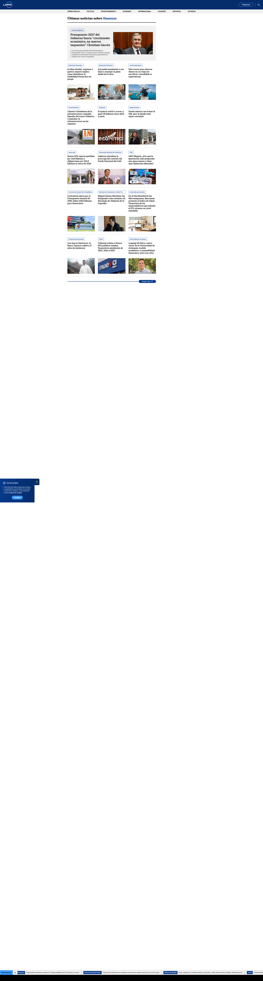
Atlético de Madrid (132, 972)
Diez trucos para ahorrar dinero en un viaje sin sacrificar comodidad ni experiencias (140, 73)
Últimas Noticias (6, 972)
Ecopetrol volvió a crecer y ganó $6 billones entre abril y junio (111, 114)
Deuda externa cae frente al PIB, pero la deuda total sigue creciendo (142, 114)
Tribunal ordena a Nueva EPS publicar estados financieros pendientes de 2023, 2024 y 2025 (110, 247)
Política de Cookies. (15, 493)
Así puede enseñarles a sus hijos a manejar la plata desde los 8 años (111, 71)
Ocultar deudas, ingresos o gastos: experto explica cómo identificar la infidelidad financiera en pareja (80, 74)
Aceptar (17, 498)
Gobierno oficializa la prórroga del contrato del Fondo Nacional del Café (110, 158)
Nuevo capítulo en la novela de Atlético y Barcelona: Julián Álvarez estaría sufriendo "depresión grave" (172, 972)
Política (90, 11)
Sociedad (192, 11)
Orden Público (73, 11)
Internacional (144, 11)
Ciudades (162, 11)
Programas (246, 5)
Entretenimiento (108, 11)
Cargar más (146, 281)
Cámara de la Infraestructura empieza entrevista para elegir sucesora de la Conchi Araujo (92, 972)
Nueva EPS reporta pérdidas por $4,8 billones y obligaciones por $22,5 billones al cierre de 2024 (81, 160)
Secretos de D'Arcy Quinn (54, 972)
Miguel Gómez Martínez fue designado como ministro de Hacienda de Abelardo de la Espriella (111, 200)
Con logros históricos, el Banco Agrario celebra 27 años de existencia (79, 245)
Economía (127, 11)
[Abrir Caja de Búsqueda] (259, 5)
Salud (211, 972)
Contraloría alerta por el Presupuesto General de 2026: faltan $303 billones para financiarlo (79, 200)
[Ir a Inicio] (7, 5)
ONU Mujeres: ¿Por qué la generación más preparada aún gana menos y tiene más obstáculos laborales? (142, 160)
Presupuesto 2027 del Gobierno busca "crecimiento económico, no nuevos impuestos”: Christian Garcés (90, 40)
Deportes (177, 11)
